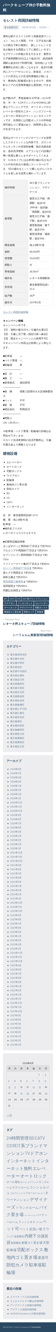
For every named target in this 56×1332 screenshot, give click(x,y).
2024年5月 (16, 881)
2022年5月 (16, 982)
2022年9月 (16, 965)
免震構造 (19, 1236)
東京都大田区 (17, 687)
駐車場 (35, 1264)
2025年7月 (15, 823)
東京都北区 (16, 667)
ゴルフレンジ (16, 1193)
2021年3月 (15, 1040)
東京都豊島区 (17, 742)
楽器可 (43, 1257)
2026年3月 (15, 789)
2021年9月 (15, 1015)
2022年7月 (16, 973)
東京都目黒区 (17, 725)
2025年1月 (15, 848)
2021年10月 (16, 1011)
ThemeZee (36, 1327)
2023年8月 (15, 919)
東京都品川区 (17, 679)
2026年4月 (16, 785)
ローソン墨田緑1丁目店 (16, 568)
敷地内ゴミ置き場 (12, 612)
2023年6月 (15, 927)
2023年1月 (15, 948)
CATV (12, 598)
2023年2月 (16, 944)
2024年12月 (16, 852)
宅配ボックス (41, 607)
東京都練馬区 (17, 729)
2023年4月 (16, 936)
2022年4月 (16, 986)
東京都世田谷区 (18, 654)
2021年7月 (15, 1023)
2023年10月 (16, 911)
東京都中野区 (17, 662)
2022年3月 (16, 990)
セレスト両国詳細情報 (15, 311)
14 (34, 1087)
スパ (42, 1193)
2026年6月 (15, 777)
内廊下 (30, 1235)
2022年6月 (16, 977)
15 (40, 1087)
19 (21, 1093)
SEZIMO (43, 27)
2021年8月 (15, 1019)
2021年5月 (15, 1032)
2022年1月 (15, 998)
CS (18, 598)
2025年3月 (15, 840)
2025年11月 (16, 806)
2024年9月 (16, 865)
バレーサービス (30, 1215)
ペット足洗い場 (30, 1229)
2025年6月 (15, 827)
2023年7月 (15, 923)
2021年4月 (15, 1036)
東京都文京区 (17, 692)
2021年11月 (16, 1007)
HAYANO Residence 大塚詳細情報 (27, 1313)
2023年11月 (16, 906)
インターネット (25, 603)
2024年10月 (16, 860)
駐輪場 (40, 612)
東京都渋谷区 (17, 717)
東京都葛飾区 (17, 738)
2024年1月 (15, 898)
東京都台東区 (17, 675)
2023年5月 (15, 931)
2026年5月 (15, 781)
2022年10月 (16, 961)
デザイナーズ (26, 607)
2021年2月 (15, 1044)
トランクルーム (27, 1207)
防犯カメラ (29, 612)
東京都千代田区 (18, 671)
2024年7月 (16, 873)
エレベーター (41, 603)
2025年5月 (15, 831)
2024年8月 (16, 869)
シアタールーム (31, 1193)
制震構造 (16, 1242)
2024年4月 (16, 885)
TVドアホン (9, 603)
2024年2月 (16, 894)
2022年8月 (16, 969)
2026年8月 (15, 769)
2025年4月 (16, 835)
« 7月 (9, 1115)
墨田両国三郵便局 (13, 581)
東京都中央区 (17, 658)
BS (5, 598)
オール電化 (13, 1181)
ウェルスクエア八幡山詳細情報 (27, 1300)
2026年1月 (15, 798)
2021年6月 (15, 1027)
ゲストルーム (20, 1187)
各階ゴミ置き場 (31, 1242)
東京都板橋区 (17, 704)
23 (46, 1093)
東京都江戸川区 (18, 708)
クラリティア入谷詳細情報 (24, 1296)
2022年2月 (16, 994)
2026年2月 (16, 794)
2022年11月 (16, 956)
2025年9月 (15, 814)
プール (39, 1222)
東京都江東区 (17, 712)
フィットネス (26, 1222)
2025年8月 (15, 819)
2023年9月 (15, 915)
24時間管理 (18, 1138)
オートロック (10, 607)
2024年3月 (16, 890)
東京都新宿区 (17, 696)
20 (27, 1093)
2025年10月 (16, 810)
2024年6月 (16, 877)
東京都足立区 (17, 746)
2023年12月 (16, 902)
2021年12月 (16, 1002)
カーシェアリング (29, 1182)
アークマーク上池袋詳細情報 (25, 1305)
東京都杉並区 (17, 700)
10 (9, 1087)
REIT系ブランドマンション (35, 598)
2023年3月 (15, 940)
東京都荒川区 (17, 733)
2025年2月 (16, 844)
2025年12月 (16, 802)
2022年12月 (16, 952)
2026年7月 (15, 773)
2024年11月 (16, 856)
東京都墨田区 (11, 27)
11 (15, 1087)
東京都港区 (16, 721)
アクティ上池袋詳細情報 (23, 1309)
